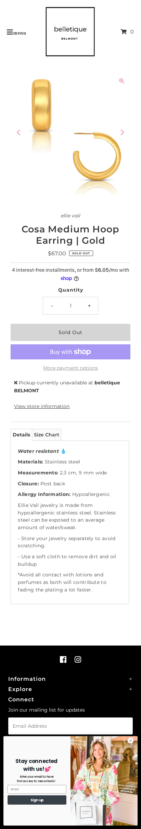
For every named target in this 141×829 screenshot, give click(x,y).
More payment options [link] (70, 368)
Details (21, 435)
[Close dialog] (130, 741)
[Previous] (19, 132)
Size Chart (46, 435)
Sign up (37, 800)
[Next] (121, 132)
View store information (41, 406)
